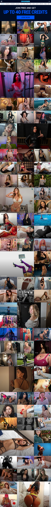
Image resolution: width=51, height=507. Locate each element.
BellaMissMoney (20, 186)
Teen (24, 3)
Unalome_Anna (37, 391)
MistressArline (37, 429)
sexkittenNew (3, 327)
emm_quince (3, 391)
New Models (13, 3)
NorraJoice (19, 122)
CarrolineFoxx (3, 71)
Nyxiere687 (19, 429)
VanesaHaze (20, 109)
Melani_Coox (20, 237)
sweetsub (36, 378)
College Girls (7, 3)
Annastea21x (37, 237)
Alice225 (2, 135)
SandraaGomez (3, 237)
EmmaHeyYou (37, 186)
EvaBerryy (36, 58)
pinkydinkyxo (20, 352)
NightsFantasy (20, 416)
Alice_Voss (36, 71)
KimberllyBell (37, 109)
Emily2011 (36, 416)
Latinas (33, 3)
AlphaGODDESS (20, 506)
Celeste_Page (37, 199)
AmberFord (2, 58)
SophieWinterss (3, 250)
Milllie (36, 301)
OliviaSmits (2, 416)
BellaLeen (2, 173)
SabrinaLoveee (20, 365)
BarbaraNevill (3, 352)
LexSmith (2, 365)
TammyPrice (37, 122)
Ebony (27, 3)
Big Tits (37, 3)
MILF (30, 3)
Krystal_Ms (19, 327)
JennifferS (19, 71)
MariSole (2, 301)
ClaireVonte (20, 148)
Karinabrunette (37, 263)
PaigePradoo (3, 314)
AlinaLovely (2, 148)
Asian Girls (17, 3)
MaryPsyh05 (20, 301)
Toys (21, 3)
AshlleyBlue (20, 58)
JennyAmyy (36, 442)
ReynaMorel (20, 173)
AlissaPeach (20, 250)
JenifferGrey (37, 84)
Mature (45, 3)
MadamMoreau (3, 493)
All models (2, 3)
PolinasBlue (36, 173)
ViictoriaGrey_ (3, 480)
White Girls (41, 3)
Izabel (2, 429)
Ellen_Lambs (3, 186)
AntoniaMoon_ (3, 109)
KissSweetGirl (37, 480)
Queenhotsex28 (20, 480)
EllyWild (36, 365)
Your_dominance (3, 506)
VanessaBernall (3, 122)
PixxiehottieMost (37, 250)
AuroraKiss (36, 352)
